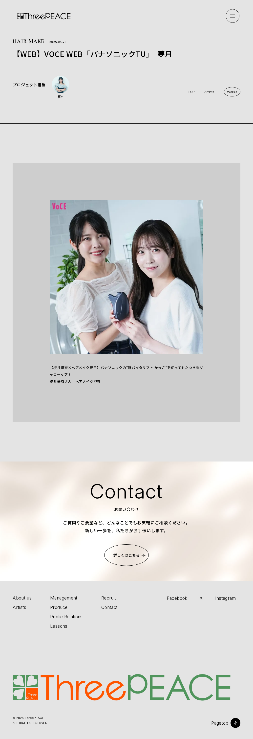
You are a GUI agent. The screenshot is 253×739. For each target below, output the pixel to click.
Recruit (108, 597)
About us (22, 597)
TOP (191, 92)
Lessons (58, 626)
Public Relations (66, 616)
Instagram (225, 598)
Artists (209, 92)
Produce (59, 607)
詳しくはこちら (126, 555)
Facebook (177, 598)
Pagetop (220, 723)
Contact (109, 607)
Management (64, 597)
